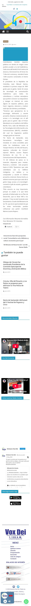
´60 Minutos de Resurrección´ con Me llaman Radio (15, 246)
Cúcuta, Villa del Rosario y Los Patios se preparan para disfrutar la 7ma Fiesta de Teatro (15, 284)
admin (14, 44)
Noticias (6, 41)
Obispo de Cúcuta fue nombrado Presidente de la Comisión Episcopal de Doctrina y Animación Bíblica (14, 265)
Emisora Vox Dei (11, 455)
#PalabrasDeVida (11, 464)
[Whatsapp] (26, 601)
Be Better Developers (19, 594)
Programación (15, 552)
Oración (13, 550)
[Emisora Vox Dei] (3, 31)
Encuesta (13, 554)
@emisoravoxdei (21, 455)
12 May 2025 (9, 457)
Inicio (12, 546)
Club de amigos (15, 556)
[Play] (5, 601)
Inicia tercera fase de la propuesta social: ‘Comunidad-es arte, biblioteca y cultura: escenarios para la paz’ (16, 238)
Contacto (13, 558)
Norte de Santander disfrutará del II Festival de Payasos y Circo (15, 302)
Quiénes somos (15, 548)
